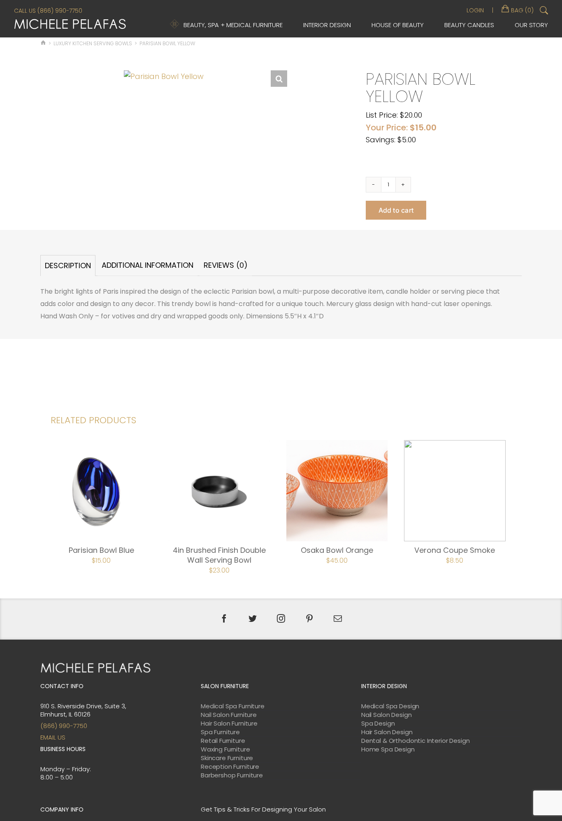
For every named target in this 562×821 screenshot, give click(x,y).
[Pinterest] (309, 619)
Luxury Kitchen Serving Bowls (92, 43)
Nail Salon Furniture (229, 715)
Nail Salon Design (386, 715)
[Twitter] (252, 619)
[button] (279, 78)
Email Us (52, 737)
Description (68, 265)
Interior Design (327, 25)
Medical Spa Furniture (233, 706)
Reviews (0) (226, 265)
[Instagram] (281, 619)
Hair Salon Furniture (229, 723)
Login (475, 10)
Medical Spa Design (390, 706)
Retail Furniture (223, 741)
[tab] (67, 265)
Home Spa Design (388, 749)
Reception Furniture (230, 767)
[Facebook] (224, 619)
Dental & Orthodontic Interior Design (415, 741)
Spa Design (378, 723)
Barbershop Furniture (232, 775)
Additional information (147, 265)
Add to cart (396, 210)
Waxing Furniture (225, 749)
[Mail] (338, 619)
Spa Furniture (220, 732)
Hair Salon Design (386, 732)
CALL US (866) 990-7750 (48, 11)
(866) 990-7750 (63, 725)
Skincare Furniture (227, 758)
